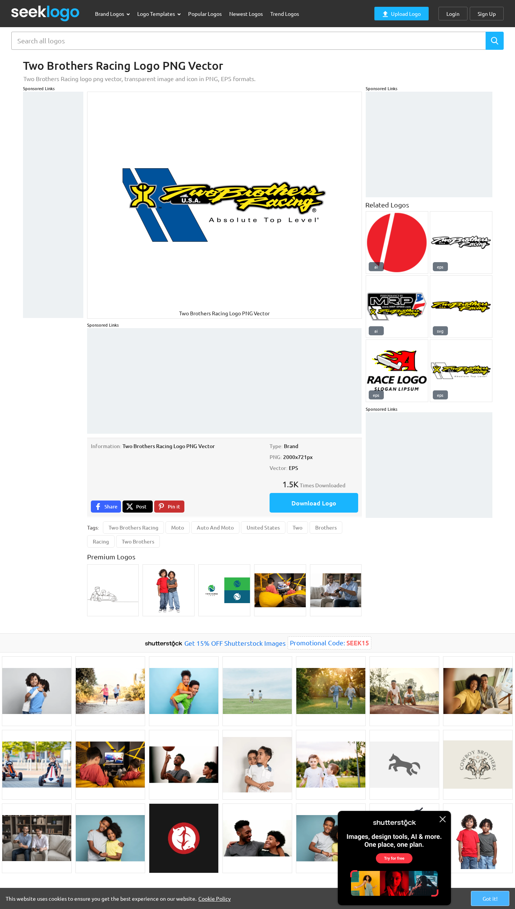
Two (297, 527)
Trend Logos (284, 13)
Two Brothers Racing (133, 527)
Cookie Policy (214, 898)
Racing (101, 541)
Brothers (326, 527)
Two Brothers (138, 541)
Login (453, 13)
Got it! (490, 898)
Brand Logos (110, 13)
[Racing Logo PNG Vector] (397, 370)
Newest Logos (246, 13)
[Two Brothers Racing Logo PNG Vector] (461, 242)
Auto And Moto (215, 527)
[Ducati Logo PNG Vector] (397, 242)
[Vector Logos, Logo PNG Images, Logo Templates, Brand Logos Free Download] (45, 13)
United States (263, 527)
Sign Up (487, 13)
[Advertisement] (53, 205)
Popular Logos (205, 13)
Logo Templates (156, 13)
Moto (177, 527)
